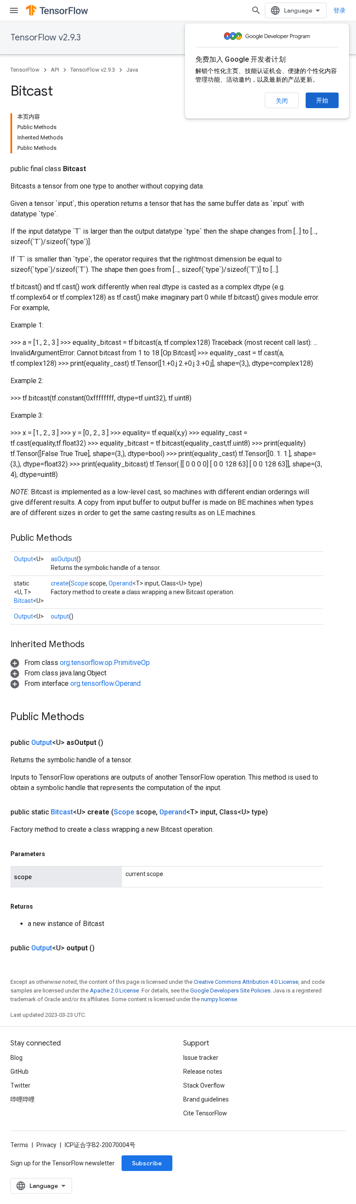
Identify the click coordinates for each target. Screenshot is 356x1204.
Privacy (46, 1144)
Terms (19, 1144)
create (60, 583)
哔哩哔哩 (22, 1099)
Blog (16, 1057)
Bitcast (23, 600)
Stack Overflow (204, 1085)
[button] (80, 662)
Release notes (202, 1071)
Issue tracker (200, 1057)
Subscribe (147, 1163)
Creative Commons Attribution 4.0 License (246, 982)
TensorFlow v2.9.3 (45, 37)
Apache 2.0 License (114, 990)
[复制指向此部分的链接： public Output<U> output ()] (105, 948)
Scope (79, 583)
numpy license (219, 999)
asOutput (63, 559)
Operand (120, 583)
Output (23, 559)
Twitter (20, 1085)
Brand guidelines (206, 1099)
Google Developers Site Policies (230, 990)
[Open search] (256, 10)
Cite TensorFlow (205, 1113)
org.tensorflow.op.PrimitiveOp (105, 662)
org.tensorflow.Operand (105, 683)
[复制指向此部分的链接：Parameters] (54, 854)
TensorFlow (25, 69)
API (55, 69)
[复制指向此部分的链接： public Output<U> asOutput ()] (113, 743)
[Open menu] (14, 10)
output (60, 616)
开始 (322, 100)
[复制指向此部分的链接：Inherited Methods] (93, 645)
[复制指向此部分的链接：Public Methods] (80, 538)
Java (132, 69)
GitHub (19, 1071)
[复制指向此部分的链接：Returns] (41, 906)
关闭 (282, 101)
